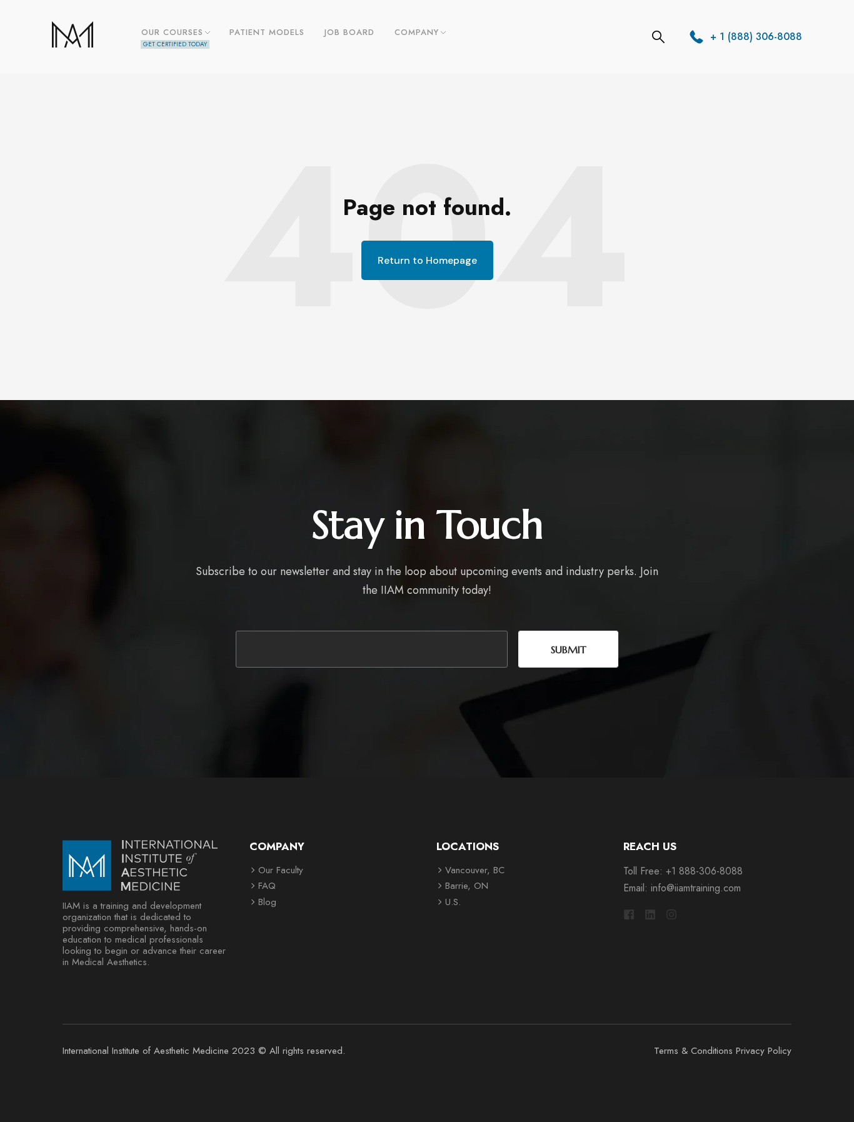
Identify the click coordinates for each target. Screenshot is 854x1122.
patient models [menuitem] (266, 32)
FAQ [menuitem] (267, 886)
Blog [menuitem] (267, 902)
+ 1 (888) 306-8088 (756, 36)
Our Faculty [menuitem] (280, 870)
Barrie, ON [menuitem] (466, 886)
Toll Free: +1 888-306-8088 (683, 871)
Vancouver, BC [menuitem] (475, 870)
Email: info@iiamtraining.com (682, 888)
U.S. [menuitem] (453, 902)
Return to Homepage (427, 260)
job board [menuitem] (349, 32)
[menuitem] (175, 37)
